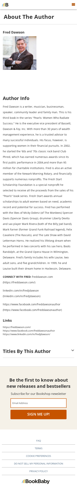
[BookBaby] (5, 4)
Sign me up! (38, 414)
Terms (38, 448)
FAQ (38, 440)
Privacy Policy (38, 471)
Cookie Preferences (38, 456)
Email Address (20, 403)
